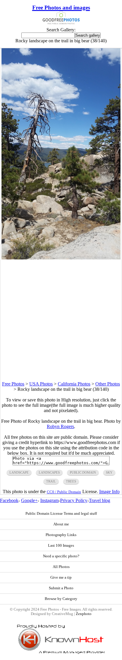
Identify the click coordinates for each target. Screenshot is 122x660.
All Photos (61, 567)
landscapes (49, 472)
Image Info (109, 491)
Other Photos (107, 383)
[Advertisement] (61, 320)
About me (61, 524)
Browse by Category (61, 599)
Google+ (29, 500)
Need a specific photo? (61, 556)
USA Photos (41, 383)
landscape (19, 472)
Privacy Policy (73, 500)
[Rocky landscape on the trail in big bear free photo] (61, 257)
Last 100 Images (61, 545)
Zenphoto (84, 614)
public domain (83, 472)
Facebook (9, 500)
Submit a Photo (61, 588)
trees (71, 481)
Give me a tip (61, 577)
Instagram (49, 500)
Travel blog (99, 500)
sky (109, 472)
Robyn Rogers (60, 426)
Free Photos (13, 383)
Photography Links (61, 535)
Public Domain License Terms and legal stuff (61, 513)
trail (51, 481)
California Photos (74, 383)
